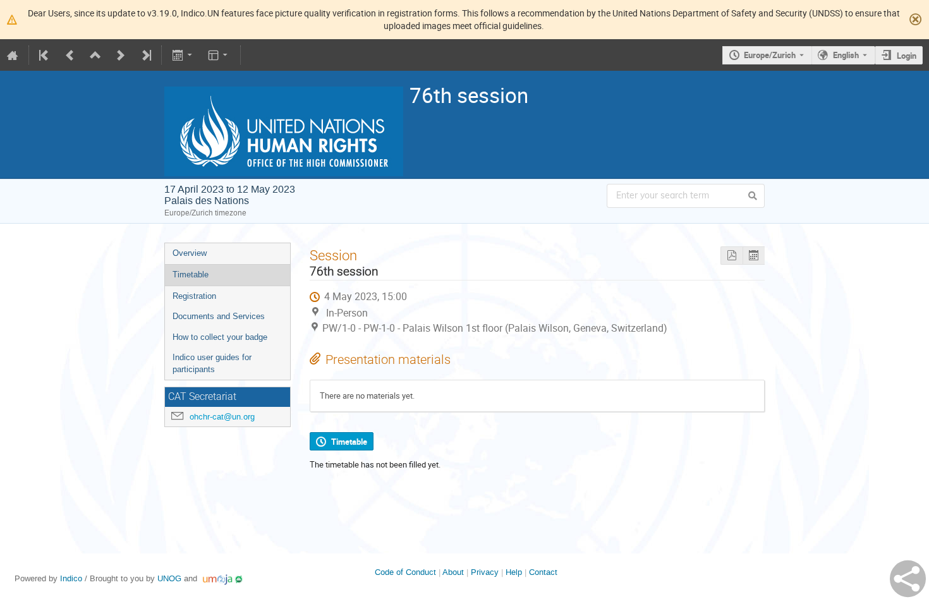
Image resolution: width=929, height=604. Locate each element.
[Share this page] (908, 579)
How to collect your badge (220, 337)
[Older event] (70, 55)
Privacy (485, 572)
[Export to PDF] (731, 255)
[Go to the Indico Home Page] (12, 55)
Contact (543, 572)
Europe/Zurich (770, 55)
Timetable (191, 274)
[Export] (183, 55)
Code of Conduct (405, 572)
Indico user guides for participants (212, 363)
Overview (190, 253)
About (453, 572)
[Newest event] (145, 55)
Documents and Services (219, 316)
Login (906, 55)
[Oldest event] (45, 55)
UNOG (169, 578)
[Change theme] (219, 55)
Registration (194, 296)
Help (514, 572)
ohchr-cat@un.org (222, 416)
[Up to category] (95, 55)
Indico (71, 578)
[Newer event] (120, 55)
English (846, 55)
